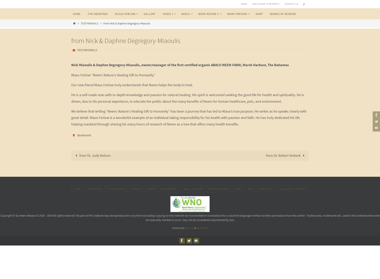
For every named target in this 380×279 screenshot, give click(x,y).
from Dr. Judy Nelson (95, 155)
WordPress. (202, 228)
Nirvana (189, 228)
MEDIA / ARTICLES (192, 188)
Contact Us (266, 188)
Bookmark (84, 135)
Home (244, 3)
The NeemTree (94, 188)
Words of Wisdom (219, 188)
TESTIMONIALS (89, 23)
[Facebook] (376, 115)
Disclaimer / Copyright (265, 3)
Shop (239, 188)
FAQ (250, 188)
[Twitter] (376, 121)
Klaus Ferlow (117, 188)
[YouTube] (376, 128)
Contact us (291, 3)
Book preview (169, 188)
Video (151, 188)
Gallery (137, 188)
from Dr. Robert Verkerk (283, 155)
